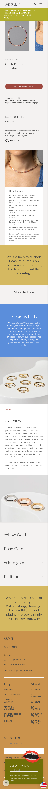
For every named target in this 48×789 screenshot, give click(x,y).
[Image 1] (34, 45)
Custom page (33, 103)
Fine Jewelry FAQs (12, 695)
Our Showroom (36, 696)
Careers (8, 721)
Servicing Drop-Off (16, 664)
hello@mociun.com (16, 660)
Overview (13, 420)
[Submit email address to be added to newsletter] (37, 770)
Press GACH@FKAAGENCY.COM (18, 671)
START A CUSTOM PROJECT (24, 86)
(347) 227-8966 (13, 655)
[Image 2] (36, 45)
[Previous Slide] (8, 36)
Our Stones (36, 702)
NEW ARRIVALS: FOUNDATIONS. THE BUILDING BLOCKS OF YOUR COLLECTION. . (20, 14)
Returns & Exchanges (9, 708)
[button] (35, 4)
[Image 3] (38, 45)
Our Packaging (35, 708)
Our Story (35, 690)
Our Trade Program (36, 722)
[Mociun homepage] (13, 4)
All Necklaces (11, 59)
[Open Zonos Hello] (42, 783)
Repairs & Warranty (8, 701)
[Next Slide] (40, 36)
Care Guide (9, 690)
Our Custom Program (36, 715)
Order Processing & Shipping (12, 715)
